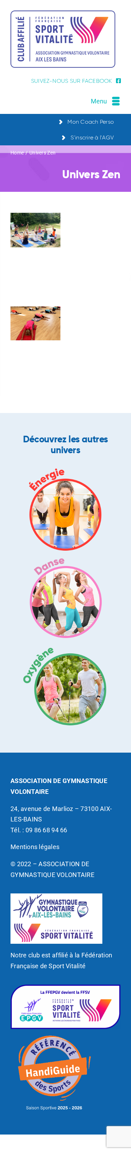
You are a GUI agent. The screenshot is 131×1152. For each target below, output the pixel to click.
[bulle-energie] (65, 469)
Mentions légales (34, 846)
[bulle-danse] (65, 556)
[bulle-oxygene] (65, 643)
